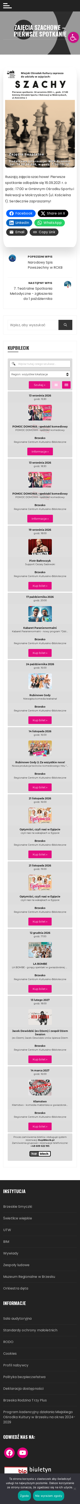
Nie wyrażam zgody (48, 1495)
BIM (6, 1241)
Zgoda (24, 1495)
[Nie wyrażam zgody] (75, 1489)
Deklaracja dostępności (23, 1388)
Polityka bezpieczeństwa (24, 1377)
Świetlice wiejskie (17, 1218)
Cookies (10, 1353)
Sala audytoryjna (17, 1318)
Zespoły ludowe (16, 1265)
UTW (7, 1230)
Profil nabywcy (15, 1365)
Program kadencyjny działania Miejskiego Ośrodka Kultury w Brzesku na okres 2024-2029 (39, 1417)
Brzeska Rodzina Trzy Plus (25, 1400)
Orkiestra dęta (15, 1288)
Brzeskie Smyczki (17, 1206)
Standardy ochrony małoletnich (30, 1330)
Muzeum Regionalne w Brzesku (29, 1276)
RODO (8, 1342)
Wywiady (10, 1253)
